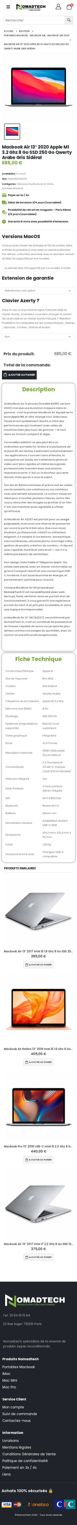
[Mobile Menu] (8, 7)
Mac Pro (9, 1387)
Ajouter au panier (21, 375)
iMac (6, 1373)
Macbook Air (24, 184)
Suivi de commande (19, 1414)
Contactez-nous (16, 1420)
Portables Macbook (12, 188)
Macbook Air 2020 (43, 184)
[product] (38, 912)
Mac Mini (9, 1380)
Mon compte (13, 1407)
